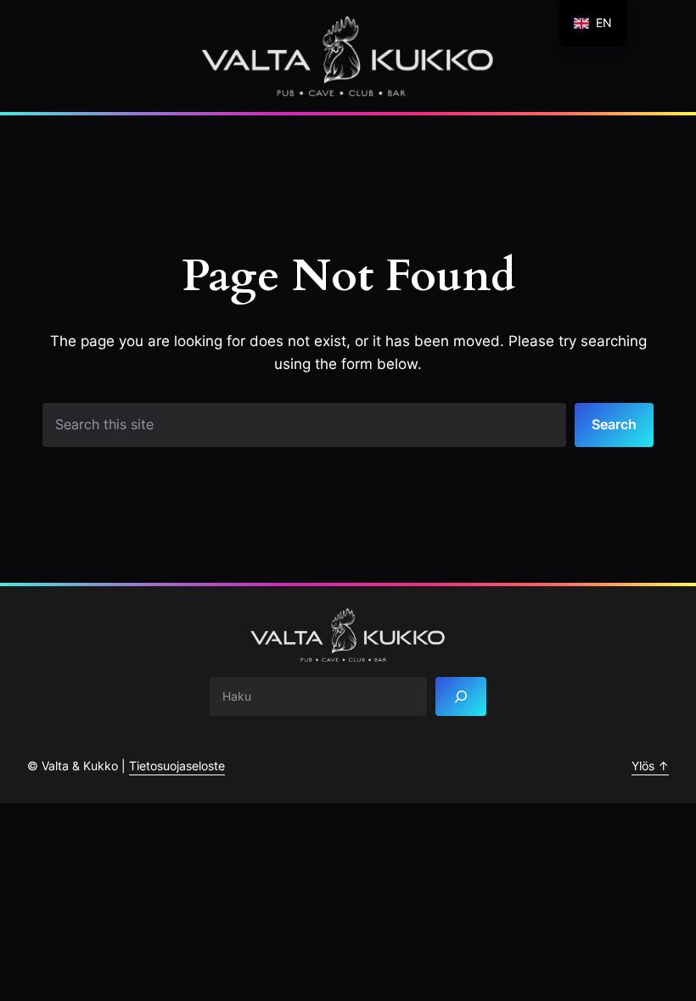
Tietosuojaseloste (177, 765)
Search (614, 424)
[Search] (460, 697)
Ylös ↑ (650, 765)
